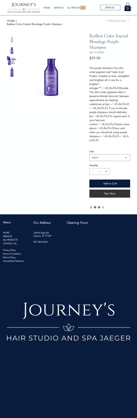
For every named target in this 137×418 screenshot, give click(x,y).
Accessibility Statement (13, 260)
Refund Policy (9, 257)
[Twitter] (103, 207)
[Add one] (106, 171)
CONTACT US (9, 243)
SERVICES (7, 236)
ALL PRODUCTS (10, 239)
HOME (6, 232)
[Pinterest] (99, 207)
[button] (127, 7)
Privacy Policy (9, 250)
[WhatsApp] (91, 207)
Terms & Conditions (12, 253)
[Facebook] (95, 207)
